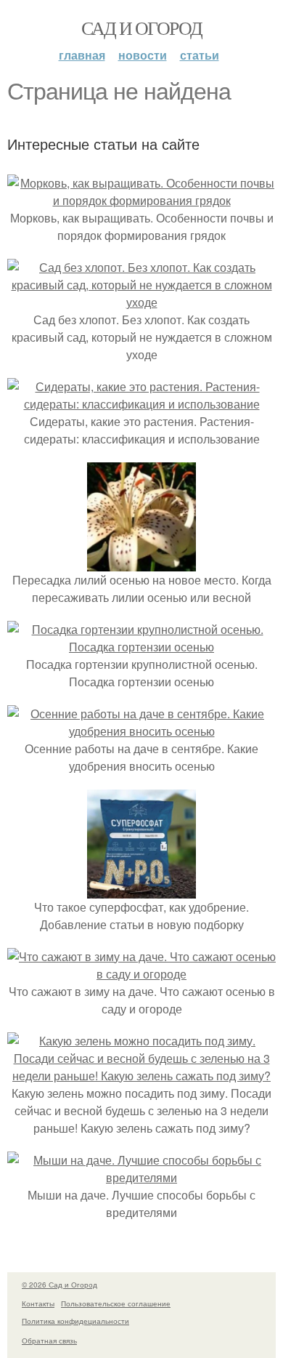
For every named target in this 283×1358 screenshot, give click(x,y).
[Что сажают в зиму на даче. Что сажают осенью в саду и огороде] (141, 973)
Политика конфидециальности (75, 1321)
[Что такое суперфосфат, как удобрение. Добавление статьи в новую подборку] (141, 889)
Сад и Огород (141, 27)
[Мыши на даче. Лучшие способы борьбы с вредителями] (141, 1177)
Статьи (199, 55)
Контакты (38, 1303)
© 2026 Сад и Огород (59, 1284)
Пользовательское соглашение (116, 1303)
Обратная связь (49, 1340)
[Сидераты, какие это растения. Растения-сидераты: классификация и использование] (141, 403)
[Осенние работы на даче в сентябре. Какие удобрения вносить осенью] (141, 731)
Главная (82, 55)
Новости (142, 55)
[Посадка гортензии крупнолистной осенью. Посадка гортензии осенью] (141, 646)
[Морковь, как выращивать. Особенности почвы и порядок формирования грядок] (141, 200)
